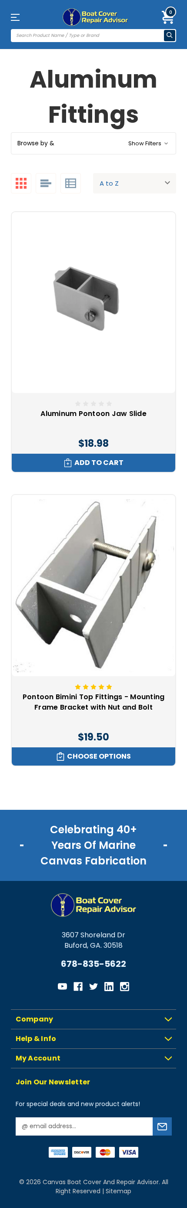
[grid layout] (21, 183)
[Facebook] (78, 986)
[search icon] (169, 35)
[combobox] (88, 35)
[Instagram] (124, 986)
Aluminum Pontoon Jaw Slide (93, 414)
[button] (93, 143)
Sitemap (118, 1191)
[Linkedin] (109, 986)
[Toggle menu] (23, 17)
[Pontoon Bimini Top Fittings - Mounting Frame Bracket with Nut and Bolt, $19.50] (93, 585)
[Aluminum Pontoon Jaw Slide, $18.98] (93, 302)
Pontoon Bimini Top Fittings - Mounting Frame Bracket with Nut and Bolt (94, 702)
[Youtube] (62, 986)
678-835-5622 (93, 964)
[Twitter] (93, 986)
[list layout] (46, 183)
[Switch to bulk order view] (70, 183)
